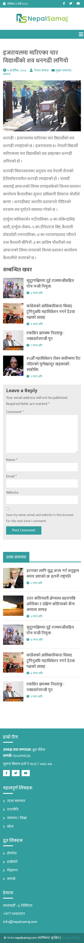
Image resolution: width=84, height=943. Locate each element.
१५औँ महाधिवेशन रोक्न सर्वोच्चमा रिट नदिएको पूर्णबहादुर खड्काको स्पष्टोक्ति (54, 364)
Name (11, 460)
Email (11, 476)
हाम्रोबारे (12, 862)
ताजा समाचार (16, 801)
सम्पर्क (11, 879)
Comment (15, 412)
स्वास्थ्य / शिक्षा (17, 818)
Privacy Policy (71, 938)
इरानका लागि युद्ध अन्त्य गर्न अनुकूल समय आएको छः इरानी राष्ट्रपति (53, 573)
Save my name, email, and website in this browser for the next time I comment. (40, 518)
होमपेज (12, 853)
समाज (6, 74)
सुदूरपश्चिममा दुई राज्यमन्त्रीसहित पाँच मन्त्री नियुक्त (50, 283)
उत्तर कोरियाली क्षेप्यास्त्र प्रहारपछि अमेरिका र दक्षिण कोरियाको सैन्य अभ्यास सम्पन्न (51, 604)
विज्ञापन (12, 870)
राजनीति (12, 809)
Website (12, 493)
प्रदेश (10, 826)
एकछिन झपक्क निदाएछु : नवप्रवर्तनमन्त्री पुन (45, 336)
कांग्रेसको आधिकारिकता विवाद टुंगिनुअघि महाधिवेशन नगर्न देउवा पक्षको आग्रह (51, 312)
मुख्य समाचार (63, 70)
